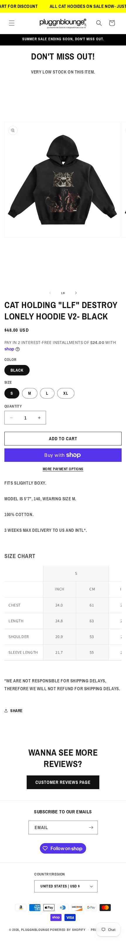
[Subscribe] (91, 827)
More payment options (63, 469)
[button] (11, 23)
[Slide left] (50, 292)
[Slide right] (75, 292)
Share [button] (16, 710)
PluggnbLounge (35, 929)
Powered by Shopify (68, 929)
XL (65, 393)
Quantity (13, 406)
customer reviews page (63, 782)
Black (17, 370)
